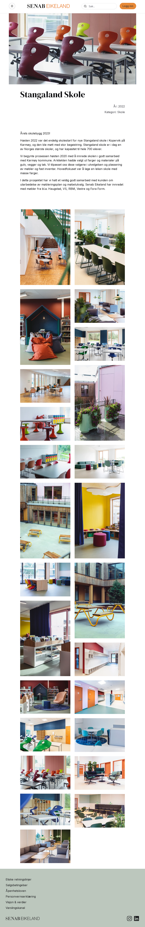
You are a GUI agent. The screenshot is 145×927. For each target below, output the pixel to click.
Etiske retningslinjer (18, 879)
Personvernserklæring (21, 896)
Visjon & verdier (16, 902)
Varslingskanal (15, 908)
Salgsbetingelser (17, 885)
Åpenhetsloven (16, 891)
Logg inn (128, 5)
